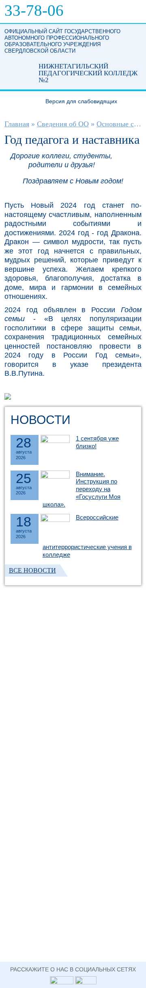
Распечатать (130, 157)
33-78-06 (34, 10)
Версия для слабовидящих (81, 101)
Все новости (32, 570)
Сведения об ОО (63, 124)
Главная (16, 124)
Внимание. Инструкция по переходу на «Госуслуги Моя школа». (81, 489)
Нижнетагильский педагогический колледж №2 (18, 70)
